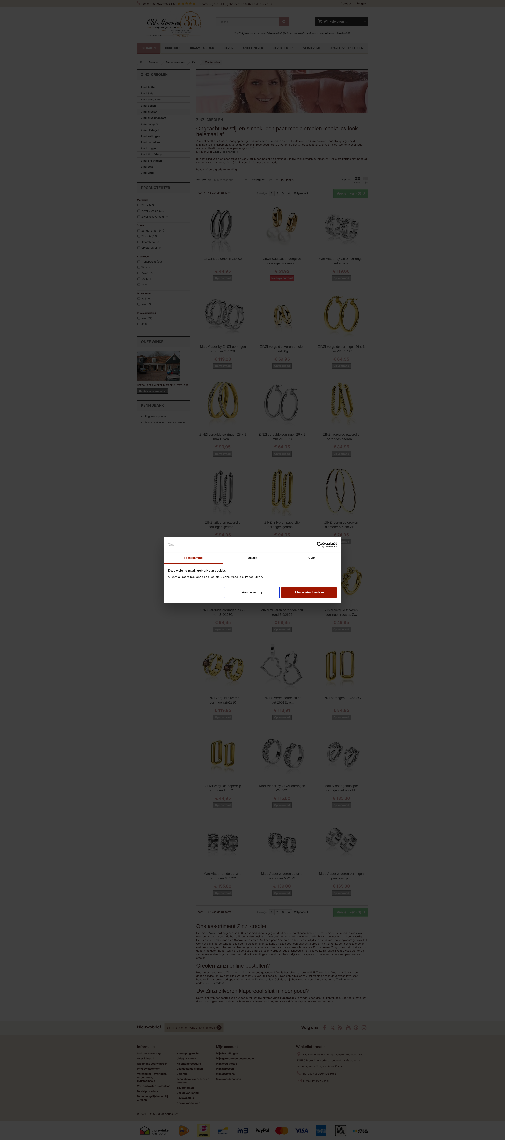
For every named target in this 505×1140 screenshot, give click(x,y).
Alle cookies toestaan (309, 592)
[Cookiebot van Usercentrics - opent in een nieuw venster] (319, 545)
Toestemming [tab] (193, 557)
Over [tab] (311, 557)
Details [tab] (252, 557)
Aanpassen (249, 592)
